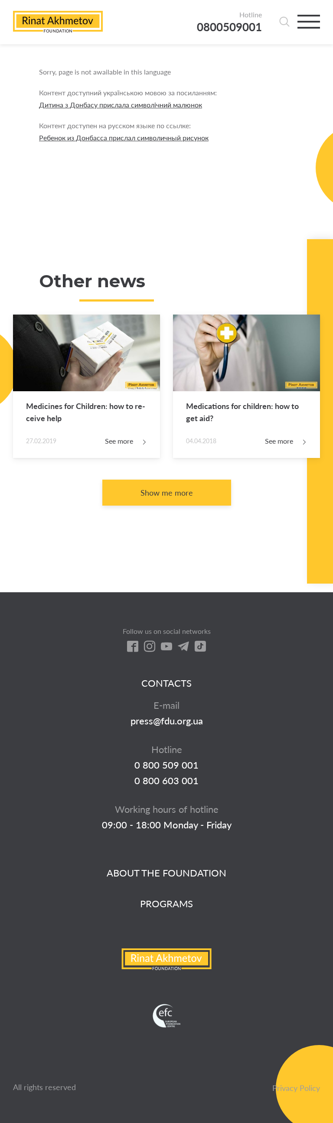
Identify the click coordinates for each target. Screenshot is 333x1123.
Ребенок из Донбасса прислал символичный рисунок (124, 137)
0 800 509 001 (166, 765)
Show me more (166, 492)
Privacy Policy (296, 1088)
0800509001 (229, 27)
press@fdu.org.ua (167, 721)
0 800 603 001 (166, 780)
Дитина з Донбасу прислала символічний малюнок (120, 105)
